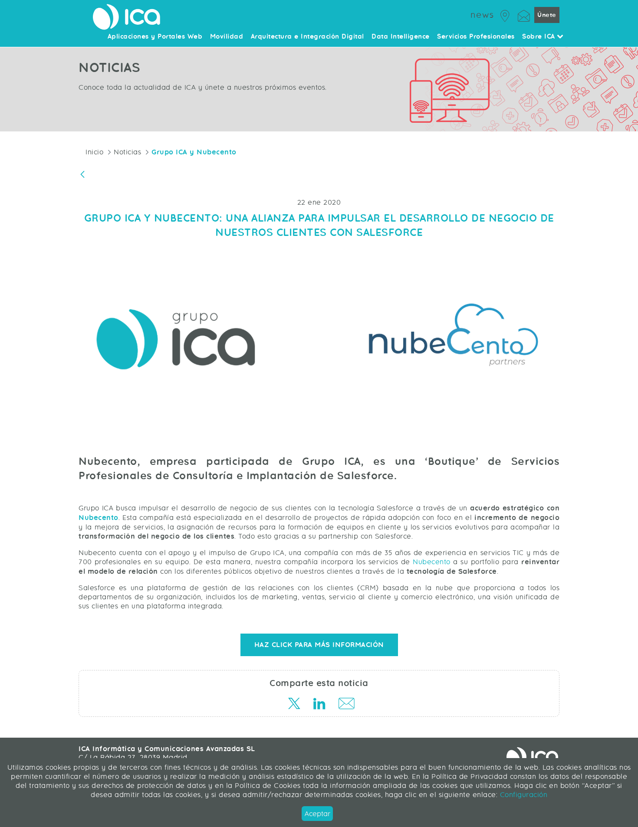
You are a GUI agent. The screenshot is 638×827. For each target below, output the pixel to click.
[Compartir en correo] (344, 704)
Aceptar (317, 813)
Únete (546, 15)
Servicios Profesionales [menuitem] (476, 37)
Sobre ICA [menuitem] (539, 37)
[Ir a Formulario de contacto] (524, 14)
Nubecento (98, 518)
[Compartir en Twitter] (294, 704)
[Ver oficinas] (505, 14)
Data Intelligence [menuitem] (401, 37)
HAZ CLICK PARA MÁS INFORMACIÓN (319, 645)
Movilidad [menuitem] (226, 37)
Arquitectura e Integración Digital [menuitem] (307, 37)
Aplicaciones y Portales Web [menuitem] (155, 37)
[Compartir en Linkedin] (319, 704)
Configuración (522, 794)
